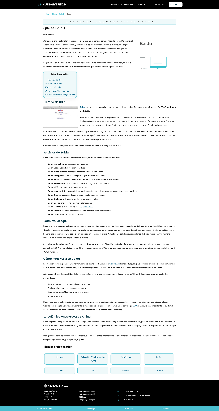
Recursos (128, 4)
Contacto (155, 4)
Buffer (159, 357)
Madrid (147, 395)
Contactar (176, 4)
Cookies (165, 408)
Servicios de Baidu (53, 83)
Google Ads (114, 263)
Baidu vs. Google (53, 87)
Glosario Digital (58, 14)
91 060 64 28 (128, 400)
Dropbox (159, 370)
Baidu (83, 107)
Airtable (60, 357)
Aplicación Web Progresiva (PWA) (93, 359)
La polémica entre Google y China (60, 94)
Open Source (86, 206)
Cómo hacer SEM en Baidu (57, 91)
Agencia (141, 4)
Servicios (115, 4)
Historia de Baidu (53, 80)
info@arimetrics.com (131, 391)
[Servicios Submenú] (121, 4)
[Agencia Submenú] (147, 4)
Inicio (47, 14)
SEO (135, 305)
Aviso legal (91, 408)
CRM (93, 370)
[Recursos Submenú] (135, 4)
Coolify (60, 370)
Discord (125, 370)
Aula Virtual (126, 357)
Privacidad (128, 408)
